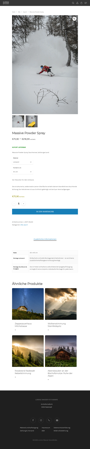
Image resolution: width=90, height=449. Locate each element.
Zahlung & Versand (27, 431)
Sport (25, 12)
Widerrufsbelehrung (61, 431)
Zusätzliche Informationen (45, 239)
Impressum (46, 428)
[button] (74, 19)
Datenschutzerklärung (62, 428)
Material (15, 158)
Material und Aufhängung (29, 428)
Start (13, 12)
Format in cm (17, 168)
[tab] (45, 239)
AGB (43, 431)
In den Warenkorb (45, 211)
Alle (19, 12)
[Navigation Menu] (86, 3)
